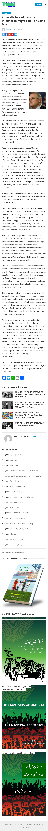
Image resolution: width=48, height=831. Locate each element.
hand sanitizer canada (19, 513)
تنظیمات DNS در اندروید (19, 492)
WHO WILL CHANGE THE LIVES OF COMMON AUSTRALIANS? (29, 424)
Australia (6, 13)
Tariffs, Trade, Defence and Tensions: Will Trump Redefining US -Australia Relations (29, 415)
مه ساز (13, 534)
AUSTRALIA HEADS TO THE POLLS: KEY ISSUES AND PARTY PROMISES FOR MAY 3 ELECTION (29, 404)
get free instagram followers (22, 497)
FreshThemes (24, 827)
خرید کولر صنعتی (16, 544)
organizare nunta (17, 518)
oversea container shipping (21, 523)
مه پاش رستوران (16, 539)
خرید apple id (15, 454)
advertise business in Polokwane (24, 470)
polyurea (14, 465)
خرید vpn (13, 460)
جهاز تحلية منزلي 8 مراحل (20, 528)
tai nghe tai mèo (17, 502)
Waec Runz (15, 481)
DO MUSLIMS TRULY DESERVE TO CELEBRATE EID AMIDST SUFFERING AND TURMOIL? (30, 394)
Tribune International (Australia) (22, 824)
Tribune (9, 30)
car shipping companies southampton (26, 476)
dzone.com (14, 507)
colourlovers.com (17, 486)
